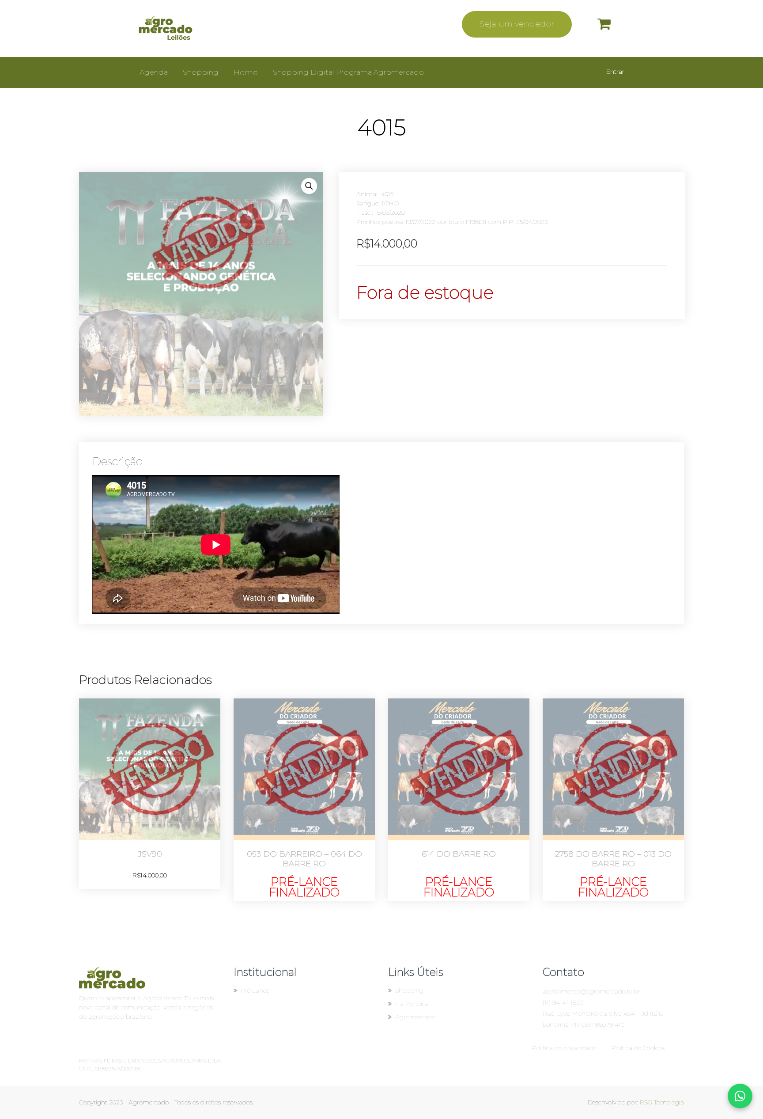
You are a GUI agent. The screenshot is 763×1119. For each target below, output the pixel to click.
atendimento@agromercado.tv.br (591, 991)
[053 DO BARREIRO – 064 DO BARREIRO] (304, 769)
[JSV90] (149, 769)
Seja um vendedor (517, 24)
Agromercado (415, 1017)
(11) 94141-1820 (563, 1002)
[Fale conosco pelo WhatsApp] (740, 1096)
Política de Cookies (638, 1048)
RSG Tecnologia (662, 1102)
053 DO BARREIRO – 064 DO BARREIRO (304, 859)
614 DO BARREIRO (459, 854)
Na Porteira (411, 1004)
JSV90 (150, 854)
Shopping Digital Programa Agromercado (348, 72)
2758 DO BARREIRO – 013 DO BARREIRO (613, 859)
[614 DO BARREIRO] (458, 769)
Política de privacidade (564, 1048)
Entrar (615, 72)
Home (246, 72)
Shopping (201, 72)
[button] (309, 186)
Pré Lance (255, 990)
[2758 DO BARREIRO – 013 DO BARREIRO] (613, 769)
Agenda (154, 72)
